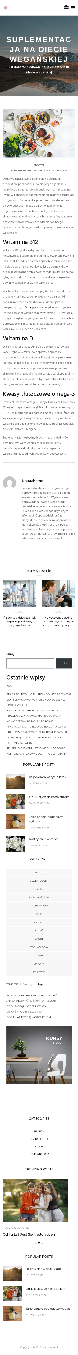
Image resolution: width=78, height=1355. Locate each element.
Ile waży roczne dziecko (24, 1011)
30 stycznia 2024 (39, 803)
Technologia (39, 947)
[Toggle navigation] (72, 8)
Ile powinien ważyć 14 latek (47, 777)
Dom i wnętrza (39, 897)
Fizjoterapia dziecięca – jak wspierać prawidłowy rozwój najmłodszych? (19, 621)
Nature (39, 922)
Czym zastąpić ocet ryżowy (26, 1006)
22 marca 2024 (38, 846)
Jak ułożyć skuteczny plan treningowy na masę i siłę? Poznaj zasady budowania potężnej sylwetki (36, 737)
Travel (39, 955)
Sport (39, 938)
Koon (10, 685)
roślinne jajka (30, 307)
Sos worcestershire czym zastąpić (31, 995)
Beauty (39, 872)
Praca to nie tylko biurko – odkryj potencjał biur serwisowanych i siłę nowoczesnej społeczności (39, 699)
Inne (39, 914)
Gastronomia (39, 905)
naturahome (22, 171)
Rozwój (39, 930)
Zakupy (39, 963)
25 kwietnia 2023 (39, 828)
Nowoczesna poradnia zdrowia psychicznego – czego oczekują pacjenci (58, 621)
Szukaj (10, 654)
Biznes (39, 888)
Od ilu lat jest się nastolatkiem (49, 797)
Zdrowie (39, 165)
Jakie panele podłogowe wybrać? (49, 1308)
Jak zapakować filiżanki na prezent (31, 1000)
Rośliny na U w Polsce (44, 839)
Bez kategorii (39, 880)
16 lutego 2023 (38, 784)
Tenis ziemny (15, 984)
